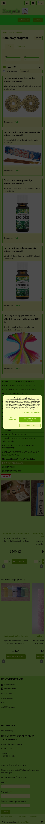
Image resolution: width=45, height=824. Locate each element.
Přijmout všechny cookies (30, 419)
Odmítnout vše (30, 425)
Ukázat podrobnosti (11, 418)
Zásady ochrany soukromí (31, 412)
